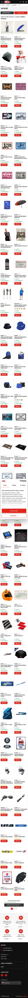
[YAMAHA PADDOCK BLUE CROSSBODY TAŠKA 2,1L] (7, 28)
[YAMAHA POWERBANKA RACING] (7, 536)
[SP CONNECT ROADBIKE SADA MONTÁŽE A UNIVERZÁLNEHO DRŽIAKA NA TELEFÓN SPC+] (20, 771)
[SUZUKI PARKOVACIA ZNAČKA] (7, 878)
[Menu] (2, 2)
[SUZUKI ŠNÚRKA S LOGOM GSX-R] (20, 714)
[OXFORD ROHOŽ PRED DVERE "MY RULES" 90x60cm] (7, 447)
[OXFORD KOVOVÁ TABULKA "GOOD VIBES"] (7, 417)
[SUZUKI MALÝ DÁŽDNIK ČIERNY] (20, 878)
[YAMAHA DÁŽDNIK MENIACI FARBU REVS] (20, 205)
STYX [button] (2, 967)
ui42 (26, 996)
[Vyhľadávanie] (20, 2)
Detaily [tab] (14, 485)
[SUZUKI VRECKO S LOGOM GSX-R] (7, 714)
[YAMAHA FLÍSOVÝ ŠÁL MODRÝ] (7, 566)
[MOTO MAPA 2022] (20, 595)
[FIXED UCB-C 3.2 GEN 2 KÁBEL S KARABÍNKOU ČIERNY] (20, 798)
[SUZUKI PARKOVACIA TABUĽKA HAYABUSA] (20, 743)
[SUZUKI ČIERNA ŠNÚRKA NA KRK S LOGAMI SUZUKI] (7, 655)
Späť (1, 5)
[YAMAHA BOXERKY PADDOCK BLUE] (20, 386)
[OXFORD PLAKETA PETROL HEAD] (7, 146)
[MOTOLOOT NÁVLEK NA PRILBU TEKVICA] (7, 595)
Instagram (2, 975)
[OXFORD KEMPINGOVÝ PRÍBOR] (7, 294)
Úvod (3, 4)
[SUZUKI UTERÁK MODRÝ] (20, 826)
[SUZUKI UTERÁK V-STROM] (7, 852)
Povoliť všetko (14, 510)
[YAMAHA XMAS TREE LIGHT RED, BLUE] (20, 536)
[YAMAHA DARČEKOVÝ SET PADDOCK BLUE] (7, 205)
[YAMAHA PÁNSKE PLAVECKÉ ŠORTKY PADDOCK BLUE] (20, 294)
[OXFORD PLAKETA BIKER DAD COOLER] (20, 176)
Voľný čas (8, 4)
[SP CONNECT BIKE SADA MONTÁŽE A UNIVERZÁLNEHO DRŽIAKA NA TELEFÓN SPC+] (7, 771)
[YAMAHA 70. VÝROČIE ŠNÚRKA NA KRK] (20, 57)
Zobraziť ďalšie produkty (13, 905)
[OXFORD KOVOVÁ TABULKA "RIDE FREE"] (7, 477)
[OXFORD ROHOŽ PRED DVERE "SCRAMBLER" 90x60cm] (20, 447)
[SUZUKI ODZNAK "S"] (20, 625)
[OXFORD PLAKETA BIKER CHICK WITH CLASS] (7, 87)
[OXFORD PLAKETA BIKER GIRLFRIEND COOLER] (7, 176)
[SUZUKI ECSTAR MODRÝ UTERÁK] (7, 684)
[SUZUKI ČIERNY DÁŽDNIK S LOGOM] (20, 655)
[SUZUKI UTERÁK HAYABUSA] (7, 826)
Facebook (6, 975)
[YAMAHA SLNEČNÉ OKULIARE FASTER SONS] (20, 566)
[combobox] (7, 12)
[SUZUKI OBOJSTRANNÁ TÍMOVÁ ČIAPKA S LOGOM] (7, 57)
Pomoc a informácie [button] (6, 963)
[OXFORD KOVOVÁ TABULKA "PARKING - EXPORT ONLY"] (20, 265)
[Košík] (26, 2)
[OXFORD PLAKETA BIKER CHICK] (20, 87)
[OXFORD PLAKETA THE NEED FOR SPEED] (7, 117)
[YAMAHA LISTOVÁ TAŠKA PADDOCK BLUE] (20, 356)
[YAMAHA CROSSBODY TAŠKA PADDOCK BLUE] (7, 386)
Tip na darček (13, 4)
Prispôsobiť (13, 515)
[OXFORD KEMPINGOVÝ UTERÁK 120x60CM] (7, 265)
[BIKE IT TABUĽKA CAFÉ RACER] (7, 625)
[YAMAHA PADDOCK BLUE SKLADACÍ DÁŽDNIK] (20, 28)
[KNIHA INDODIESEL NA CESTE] (20, 235)
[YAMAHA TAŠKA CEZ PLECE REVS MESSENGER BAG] (7, 235)
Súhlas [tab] (5, 485)
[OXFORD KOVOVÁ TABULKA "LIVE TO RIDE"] (20, 417)
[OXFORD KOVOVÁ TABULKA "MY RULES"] (20, 477)
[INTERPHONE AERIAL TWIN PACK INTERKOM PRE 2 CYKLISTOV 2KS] (7, 798)
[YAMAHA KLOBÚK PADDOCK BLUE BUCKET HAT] (20, 326)
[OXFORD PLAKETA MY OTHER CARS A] (20, 117)
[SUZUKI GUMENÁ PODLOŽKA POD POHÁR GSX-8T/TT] (7, 743)
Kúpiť (5, 46)
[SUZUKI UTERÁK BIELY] (20, 852)
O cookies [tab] (23, 485)
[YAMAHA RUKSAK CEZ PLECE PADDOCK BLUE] (7, 356)
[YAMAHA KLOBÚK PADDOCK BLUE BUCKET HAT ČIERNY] (7, 326)
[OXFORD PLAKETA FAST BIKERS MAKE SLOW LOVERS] (20, 146)
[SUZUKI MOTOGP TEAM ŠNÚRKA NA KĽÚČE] (20, 684)
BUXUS (22, 996)
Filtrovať (22, 12)
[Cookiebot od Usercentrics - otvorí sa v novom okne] (20, 481)
